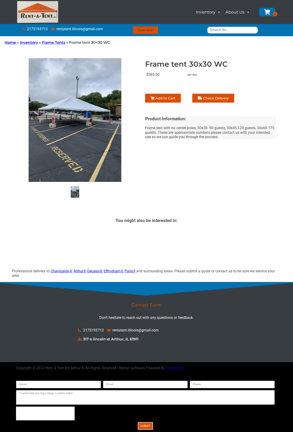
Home (10, 42)
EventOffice (175, 368)
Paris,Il (130, 271)
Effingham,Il (113, 271)
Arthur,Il (79, 271)
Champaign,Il (61, 271)
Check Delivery (215, 98)
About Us (234, 12)
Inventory (205, 12)
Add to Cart (165, 98)
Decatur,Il (94, 271)
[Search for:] (232, 30)
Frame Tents (53, 42)
